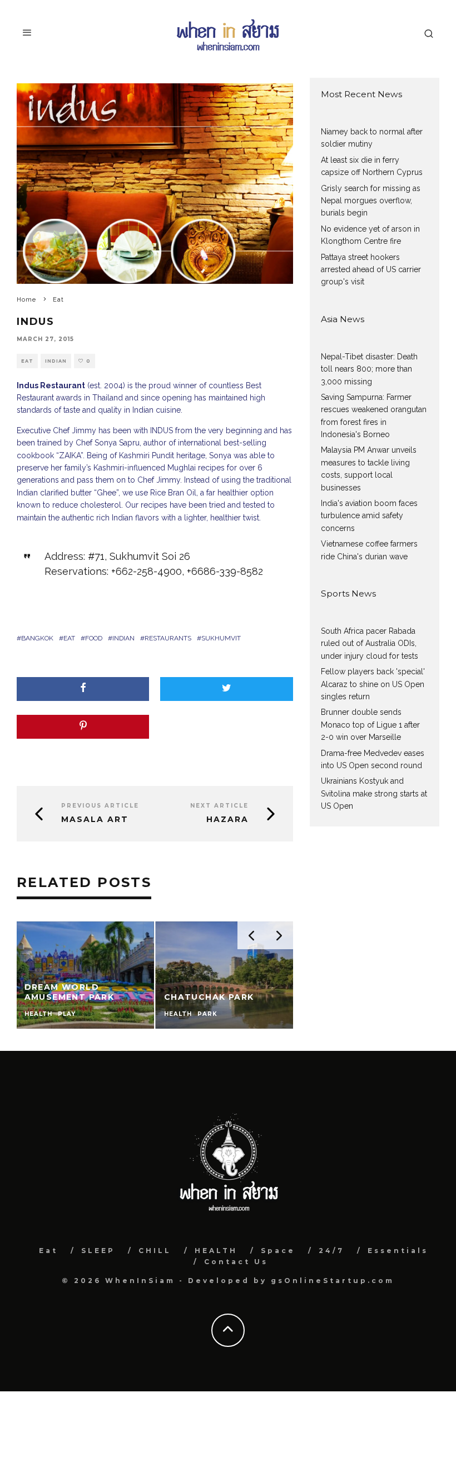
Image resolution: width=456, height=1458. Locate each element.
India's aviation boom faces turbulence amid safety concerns (369, 516)
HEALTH (216, 1250)
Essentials (398, 1250)
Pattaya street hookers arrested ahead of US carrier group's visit (371, 270)
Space (278, 1250)
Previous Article (100, 805)
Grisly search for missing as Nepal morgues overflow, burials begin (370, 201)
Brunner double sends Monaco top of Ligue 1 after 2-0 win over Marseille (370, 724)
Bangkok (37, 638)
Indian (56, 361)
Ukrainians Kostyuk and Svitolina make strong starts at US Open (374, 793)
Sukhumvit (221, 638)
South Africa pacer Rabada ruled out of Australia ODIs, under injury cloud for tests (369, 643)
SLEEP (98, 1250)
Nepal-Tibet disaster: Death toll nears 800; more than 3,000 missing (369, 369)
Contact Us (236, 1261)
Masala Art (94, 819)
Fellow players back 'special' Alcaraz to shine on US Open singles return (373, 684)
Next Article (219, 805)
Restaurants (168, 638)
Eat (27, 361)
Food (93, 638)
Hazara (227, 819)
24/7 (331, 1250)
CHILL (154, 1250)
